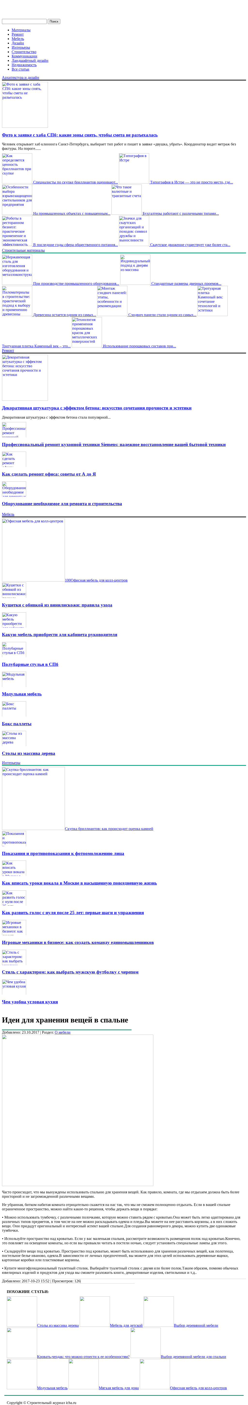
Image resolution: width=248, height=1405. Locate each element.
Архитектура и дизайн (20, 77)
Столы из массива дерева (28, 753)
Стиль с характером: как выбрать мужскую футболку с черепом (70, 971)
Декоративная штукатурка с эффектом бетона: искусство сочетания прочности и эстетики (97, 407)
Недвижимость (24, 65)
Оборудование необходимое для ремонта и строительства (62, 503)
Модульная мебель (22, 693)
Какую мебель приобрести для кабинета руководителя (59, 634)
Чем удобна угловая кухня (30, 1001)
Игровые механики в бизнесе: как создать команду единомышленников (78, 942)
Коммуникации (24, 56)
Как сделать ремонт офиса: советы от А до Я (49, 474)
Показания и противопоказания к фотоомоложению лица (63, 853)
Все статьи (20, 69)
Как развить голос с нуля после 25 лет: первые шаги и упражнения (73, 912)
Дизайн (18, 43)
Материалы (21, 30)
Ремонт (18, 34)
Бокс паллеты (16, 723)
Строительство (24, 52)
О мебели (62, 1032)
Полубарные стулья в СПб (30, 664)
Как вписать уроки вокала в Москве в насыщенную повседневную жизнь (79, 883)
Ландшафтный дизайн (30, 60)
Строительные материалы (23, 250)
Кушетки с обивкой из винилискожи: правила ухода (57, 604)
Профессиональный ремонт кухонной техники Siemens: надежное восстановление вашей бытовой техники (114, 444)
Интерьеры (21, 47)
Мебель (18, 39)
